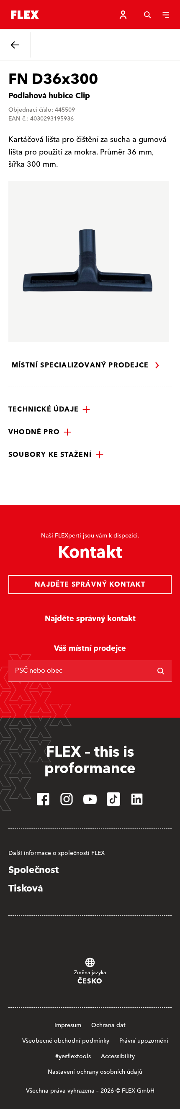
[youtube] (90, 799)
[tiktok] (113, 799)
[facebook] (43, 799)
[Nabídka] (166, 14)
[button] (49, 409)
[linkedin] (137, 799)
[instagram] (66, 799)
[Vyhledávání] (147, 14)
